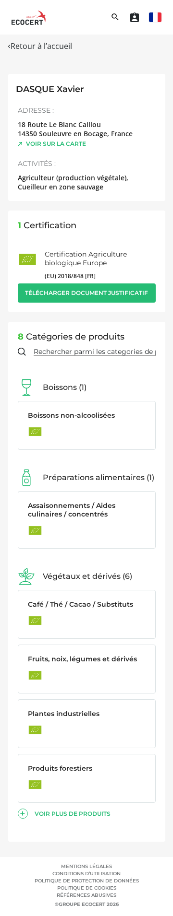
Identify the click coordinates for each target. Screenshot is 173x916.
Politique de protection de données (87, 881)
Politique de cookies (86, 888)
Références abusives (86, 895)
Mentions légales (86, 866)
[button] (155, 17)
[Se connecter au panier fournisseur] (134, 17)
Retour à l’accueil (41, 46)
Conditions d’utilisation (86, 873)
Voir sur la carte (56, 143)
